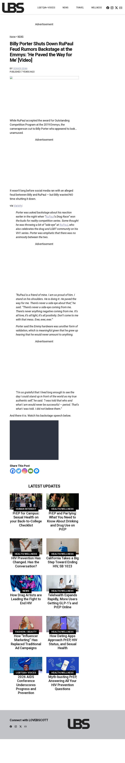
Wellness (96, 7)
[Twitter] (18, 471)
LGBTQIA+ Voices (46, 7)
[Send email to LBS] (120, 8)
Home (13, 36)
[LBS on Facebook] (107, 8)
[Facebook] (12, 471)
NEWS (20, 36)
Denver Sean (20, 68)
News (65, 7)
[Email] (30, 471)
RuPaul (50, 216)
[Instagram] (24, 471)
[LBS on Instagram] (112, 8)
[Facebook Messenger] (36, 471)
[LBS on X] (116, 8)
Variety (18, 205)
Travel (80, 7)
